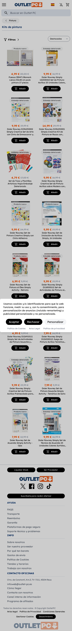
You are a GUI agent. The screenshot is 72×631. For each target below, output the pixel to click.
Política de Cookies (16, 329)
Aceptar (14, 322)
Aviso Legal (34, 329)
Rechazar (33, 322)
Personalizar (55, 322)
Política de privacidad (54, 329)
